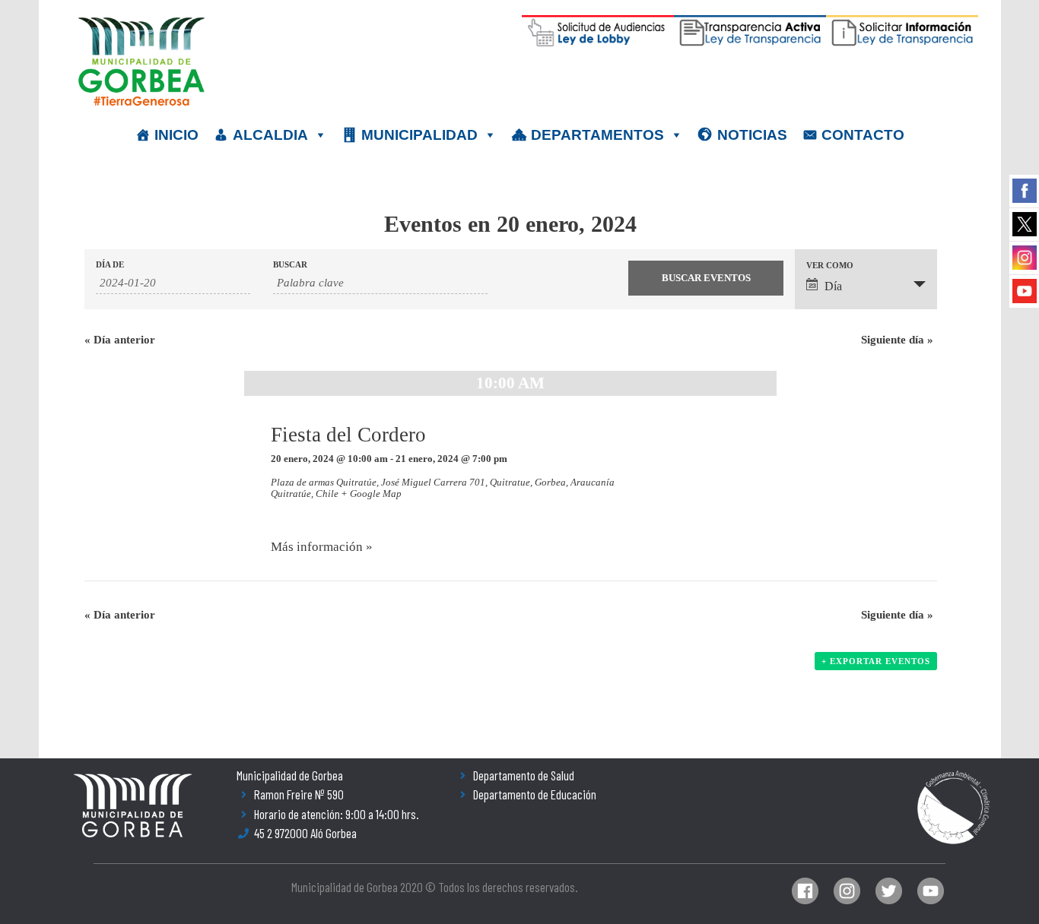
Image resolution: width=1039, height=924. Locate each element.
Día (833, 286)
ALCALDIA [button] (270, 135)
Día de (110, 265)
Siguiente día (897, 340)
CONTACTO (862, 135)
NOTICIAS (752, 135)
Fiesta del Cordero (348, 434)
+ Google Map (371, 493)
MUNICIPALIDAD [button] (419, 135)
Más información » (322, 547)
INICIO (176, 135)
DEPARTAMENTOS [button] (597, 135)
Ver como (829, 265)
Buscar (290, 265)
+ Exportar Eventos (875, 661)
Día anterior (119, 340)
